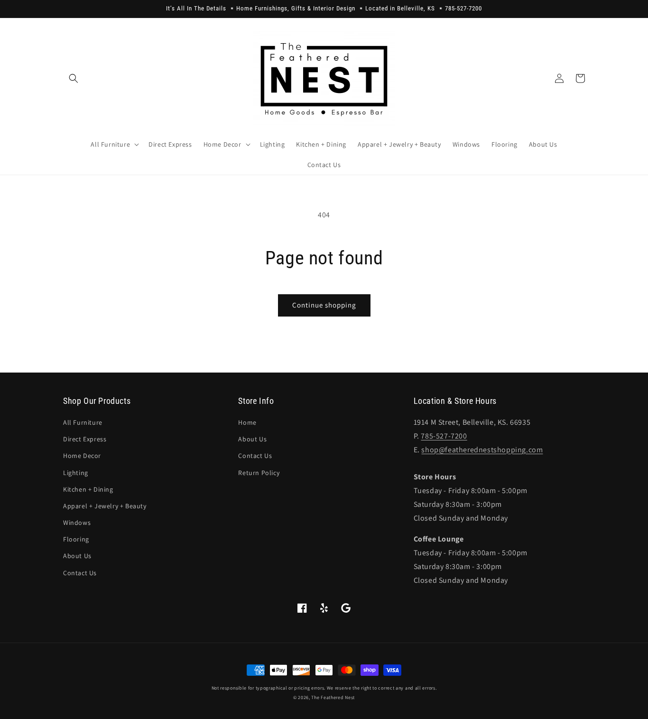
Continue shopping (324, 304)
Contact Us (80, 573)
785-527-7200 (444, 436)
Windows (77, 522)
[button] (73, 78)
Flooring (76, 539)
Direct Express (84, 439)
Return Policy (258, 472)
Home (247, 422)
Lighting (75, 472)
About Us (77, 555)
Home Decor (82, 455)
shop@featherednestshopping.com (482, 450)
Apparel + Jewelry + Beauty (105, 506)
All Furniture (82, 422)
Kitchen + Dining (88, 489)
